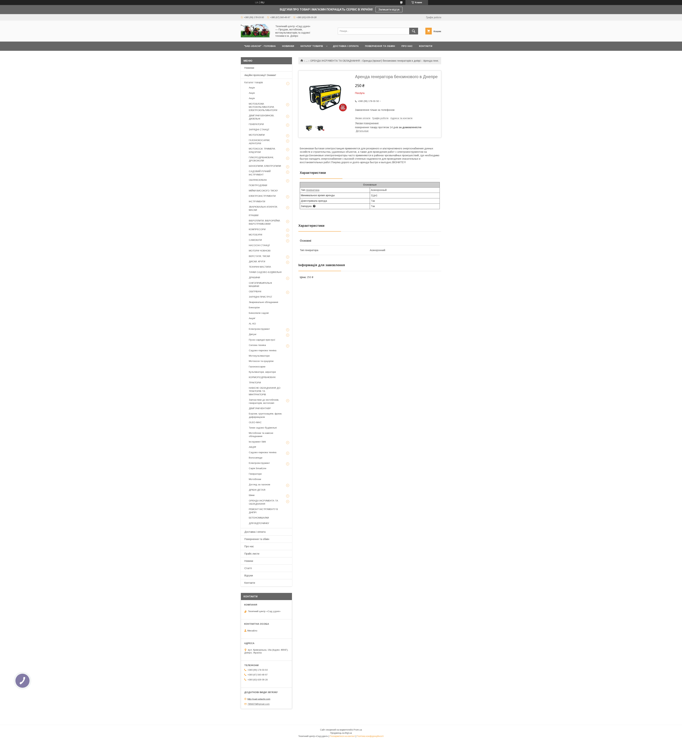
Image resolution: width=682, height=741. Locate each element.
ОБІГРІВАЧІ (255, 291)
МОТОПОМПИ (257, 135)
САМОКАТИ (255, 240)
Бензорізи (254, 307)
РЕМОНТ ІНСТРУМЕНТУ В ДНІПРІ (263, 511)
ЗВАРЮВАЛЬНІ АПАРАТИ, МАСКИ (263, 208)
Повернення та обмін (256, 539)
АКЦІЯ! (252, 447)
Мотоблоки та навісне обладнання (261, 435)
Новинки (249, 67)
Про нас (249, 546)
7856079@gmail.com (259, 704)
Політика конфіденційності (370, 736)
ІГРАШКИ (253, 215)
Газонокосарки (257, 366)
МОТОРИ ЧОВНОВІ (259, 250)
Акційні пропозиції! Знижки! (260, 75)
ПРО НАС (407, 46)
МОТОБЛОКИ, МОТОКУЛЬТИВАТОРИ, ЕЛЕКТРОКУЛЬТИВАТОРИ (263, 107)
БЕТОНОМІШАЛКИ (259, 517)
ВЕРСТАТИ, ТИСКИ (259, 256)
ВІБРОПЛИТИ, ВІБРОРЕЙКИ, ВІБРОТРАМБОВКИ (264, 222)
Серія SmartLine (257, 468)
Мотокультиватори (259, 355)
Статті (248, 568)
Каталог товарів (253, 82)
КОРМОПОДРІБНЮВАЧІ (262, 377)
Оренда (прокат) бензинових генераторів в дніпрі (391, 60)
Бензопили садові (259, 313)
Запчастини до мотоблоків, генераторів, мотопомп (264, 401)
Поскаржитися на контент (342, 736)
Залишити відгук (389, 9)
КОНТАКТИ (425, 46)
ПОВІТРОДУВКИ (258, 185)
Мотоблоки (255, 479)
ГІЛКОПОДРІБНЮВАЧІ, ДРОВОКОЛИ (261, 159)
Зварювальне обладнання (263, 302)
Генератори (255, 474)
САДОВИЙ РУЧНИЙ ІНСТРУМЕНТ (260, 173)
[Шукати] (413, 31)
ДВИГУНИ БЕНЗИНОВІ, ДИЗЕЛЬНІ (261, 117)
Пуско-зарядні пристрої (262, 339)
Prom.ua (358, 730)
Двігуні (252, 334)
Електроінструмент (259, 329)
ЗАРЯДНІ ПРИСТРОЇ (260, 296)
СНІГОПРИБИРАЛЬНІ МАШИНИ (260, 284)
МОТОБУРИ (255, 234)
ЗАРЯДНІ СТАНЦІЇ (259, 129)
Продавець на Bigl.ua (341, 733)
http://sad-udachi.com (258, 698)
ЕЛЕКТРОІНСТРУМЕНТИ (262, 196)
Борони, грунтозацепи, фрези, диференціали (265, 415)
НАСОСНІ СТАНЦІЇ (259, 245)
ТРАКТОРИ (255, 382)
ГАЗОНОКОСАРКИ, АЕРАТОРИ (259, 142)
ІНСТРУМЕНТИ (257, 201)
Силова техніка (257, 345)
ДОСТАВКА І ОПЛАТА (346, 46)
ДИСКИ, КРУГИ (257, 261)
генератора (312, 190)
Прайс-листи (251, 553)
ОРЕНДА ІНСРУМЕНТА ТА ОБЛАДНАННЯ (335, 60)
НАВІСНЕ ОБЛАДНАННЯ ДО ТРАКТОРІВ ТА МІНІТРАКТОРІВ (264, 391)
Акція (252, 87)
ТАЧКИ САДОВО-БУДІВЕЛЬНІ (265, 272)
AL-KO (252, 323)
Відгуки (248, 575)
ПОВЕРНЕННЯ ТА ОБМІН (380, 46)
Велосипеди (255, 457)
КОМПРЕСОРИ (257, 229)
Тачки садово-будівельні (263, 427)
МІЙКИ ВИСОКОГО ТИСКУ (263, 190)
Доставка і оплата (255, 531)
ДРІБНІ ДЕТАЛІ (257, 489)
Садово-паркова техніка (262, 350)
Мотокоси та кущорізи (261, 361)
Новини (248, 561)
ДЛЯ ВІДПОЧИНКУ (259, 523)
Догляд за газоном (259, 484)
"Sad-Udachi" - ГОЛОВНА (260, 46)
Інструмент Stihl (257, 441)
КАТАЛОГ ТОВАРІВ (312, 46)
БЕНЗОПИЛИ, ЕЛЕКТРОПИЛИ (265, 166)
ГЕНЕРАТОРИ (256, 124)
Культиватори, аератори (262, 372)
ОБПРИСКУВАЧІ (258, 180)
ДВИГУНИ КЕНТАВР (260, 408)
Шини (252, 495)
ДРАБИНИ (254, 277)
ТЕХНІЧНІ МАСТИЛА (260, 266)
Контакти (249, 582)
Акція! (252, 318)
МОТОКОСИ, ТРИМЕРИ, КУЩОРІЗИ (262, 150)
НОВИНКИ (288, 46)
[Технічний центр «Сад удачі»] (256, 37)
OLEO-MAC (255, 422)
